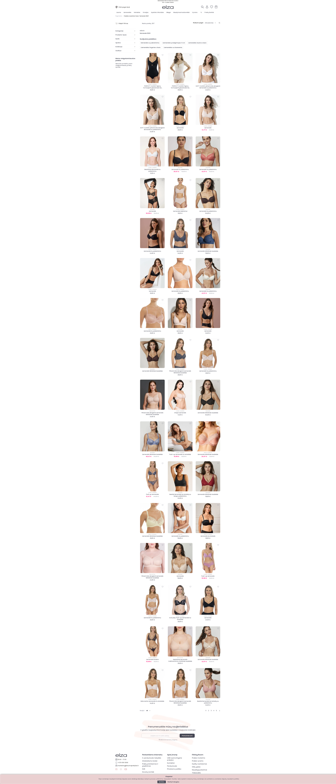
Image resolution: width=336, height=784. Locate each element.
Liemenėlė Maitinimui (180, 211)
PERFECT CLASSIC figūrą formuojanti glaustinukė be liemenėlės (152, 87)
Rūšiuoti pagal (198, 23)
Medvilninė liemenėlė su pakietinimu (152, 170)
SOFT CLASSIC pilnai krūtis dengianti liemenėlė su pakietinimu (208, 87)
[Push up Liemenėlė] (152, 476)
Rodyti (142, 710)
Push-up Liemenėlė (207, 576)
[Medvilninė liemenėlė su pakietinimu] (152, 151)
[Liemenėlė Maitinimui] (180, 193)
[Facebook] (116, 769)
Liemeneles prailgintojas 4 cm (174, 43)
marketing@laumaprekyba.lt (128, 766)
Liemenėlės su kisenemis (173, 47)
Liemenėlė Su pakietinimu (180, 169)
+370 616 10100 (123, 762)
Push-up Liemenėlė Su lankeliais (180, 454)
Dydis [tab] (117, 39)
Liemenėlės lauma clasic (197, 43)
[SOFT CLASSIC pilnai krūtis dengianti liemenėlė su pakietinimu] (207, 68)
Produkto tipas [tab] (121, 35)
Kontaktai (170, 763)
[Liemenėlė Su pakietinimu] (180, 151)
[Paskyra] (207, 8)
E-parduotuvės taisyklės (151, 758)
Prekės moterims (198, 758)
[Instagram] (121, 769)
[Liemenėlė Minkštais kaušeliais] (207, 233)
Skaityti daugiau (173, 782)
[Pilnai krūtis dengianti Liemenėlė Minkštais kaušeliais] (180, 353)
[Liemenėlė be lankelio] (207, 518)
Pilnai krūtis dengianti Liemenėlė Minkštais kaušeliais (180, 372)
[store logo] (168, 7)
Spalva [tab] (118, 43)
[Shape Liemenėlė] (180, 395)
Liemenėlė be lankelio (208, 536)
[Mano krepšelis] (216, 7)
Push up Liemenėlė (152, 494)
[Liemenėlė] (180, 110)
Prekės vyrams (197, 761)
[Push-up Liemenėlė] (207, 558)
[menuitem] (118, 12)
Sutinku (161, 782)
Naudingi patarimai (199, 770)
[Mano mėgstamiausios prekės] (211, 7)
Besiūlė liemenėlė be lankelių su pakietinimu (208, 702)
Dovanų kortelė (148, 772)
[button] (210, 23)
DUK (143, 769)
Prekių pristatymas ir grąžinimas (150, 765)
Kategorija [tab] (119, 31)
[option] (151, 92)
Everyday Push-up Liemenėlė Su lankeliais (180, 618)
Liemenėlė (180, 128)
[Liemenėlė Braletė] (152, 641)
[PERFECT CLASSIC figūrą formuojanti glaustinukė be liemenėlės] (152, 68)
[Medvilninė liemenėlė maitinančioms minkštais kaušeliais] (180, 641)
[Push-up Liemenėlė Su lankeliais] (180, 436)
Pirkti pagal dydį (124, 7)
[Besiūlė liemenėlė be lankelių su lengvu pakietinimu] (180, 476)
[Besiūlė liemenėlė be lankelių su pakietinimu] (207, 683)
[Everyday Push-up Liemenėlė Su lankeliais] (180, 600)
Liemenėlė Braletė (152, 659)
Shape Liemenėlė (180, 413)
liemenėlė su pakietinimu (150, 43)
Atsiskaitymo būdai (149, 761)
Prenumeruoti (187, 736)
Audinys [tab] (118, 51)
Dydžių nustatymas (199, 764)
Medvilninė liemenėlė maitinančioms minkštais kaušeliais (180, 660)
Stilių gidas (196, 767)
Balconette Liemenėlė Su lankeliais (152, 701)
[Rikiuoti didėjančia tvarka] (219, 23)
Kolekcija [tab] (118, 47)
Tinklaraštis (196, 773)
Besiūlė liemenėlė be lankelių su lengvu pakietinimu (180, 495)
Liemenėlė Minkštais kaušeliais (208, 251)
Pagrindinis (118, 16)
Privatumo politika (174, 769)
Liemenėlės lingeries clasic (151, 47)
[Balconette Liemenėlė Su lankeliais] (152, 683)
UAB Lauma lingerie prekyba (174, 759)
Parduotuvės (172, 766)
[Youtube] (125, 769)
